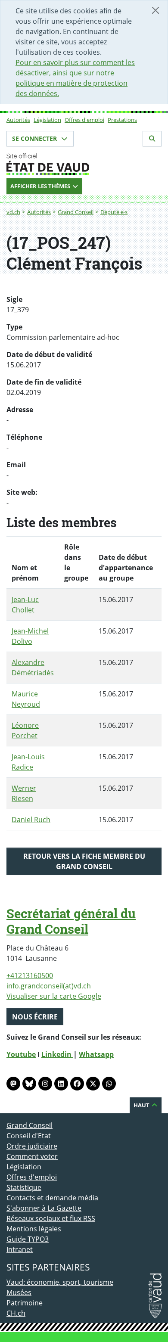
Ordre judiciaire (31, 1146)
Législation (47, 120)
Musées (18, 1292)
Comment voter (32, 1156)
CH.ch (15, 1313)
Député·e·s (114, 212)
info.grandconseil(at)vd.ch (48, 986)
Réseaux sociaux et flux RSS (50, 1218)
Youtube (21, 1054)
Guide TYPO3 (27, 1239)
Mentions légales (33, 1228)
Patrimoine (24, 1303)
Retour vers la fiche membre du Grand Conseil (84, 861)
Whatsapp (96, 1054)
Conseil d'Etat (28, 1135)
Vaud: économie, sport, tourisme (59, 1282)
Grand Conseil (75, 212)
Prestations (122, 120)
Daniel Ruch (31, 819)
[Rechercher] (152, 138)
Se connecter (35, 138)
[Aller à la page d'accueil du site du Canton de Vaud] (84, 164)
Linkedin (57, 1054)
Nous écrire (35, 1017)
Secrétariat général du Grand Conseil (71, 921)
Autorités (18, 120)
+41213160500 (29, 975)
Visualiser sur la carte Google (53, 996)
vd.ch (13, 212)
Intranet (19, 1249)
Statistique (23, 1187)
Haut (142, 1105)
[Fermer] (155, 10)
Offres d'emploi (84, 120)
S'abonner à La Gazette (43, 1208)
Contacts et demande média (52, 1197)
